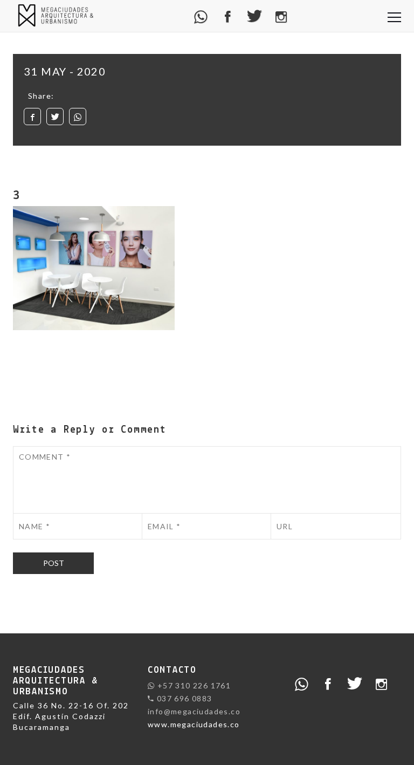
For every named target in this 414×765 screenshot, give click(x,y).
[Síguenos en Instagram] (281, 15)
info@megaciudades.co (194, 711)
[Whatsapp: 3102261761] (201, 15)
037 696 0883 (183, 698)
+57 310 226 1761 (193, 685)
